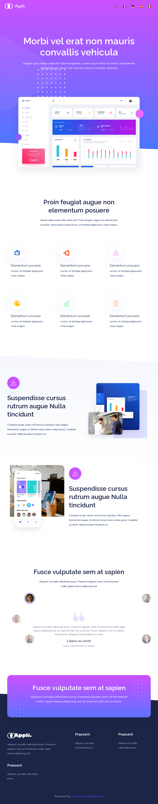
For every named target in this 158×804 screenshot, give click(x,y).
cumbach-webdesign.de (87, 796)
